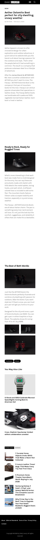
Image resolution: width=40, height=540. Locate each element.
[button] (20, 35)
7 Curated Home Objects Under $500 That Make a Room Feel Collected (25, 456)
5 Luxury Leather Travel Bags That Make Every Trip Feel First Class (25, 466)
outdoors (9, 361)
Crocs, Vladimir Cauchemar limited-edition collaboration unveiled (19, 433)
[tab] (9, 448)
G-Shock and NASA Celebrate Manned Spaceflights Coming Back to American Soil (20, 400)
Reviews (17, 447)
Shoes (17, 361)
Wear (6, 8)
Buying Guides (9, 447)
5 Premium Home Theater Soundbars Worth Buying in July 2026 (24, 478)
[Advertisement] (20, 123)
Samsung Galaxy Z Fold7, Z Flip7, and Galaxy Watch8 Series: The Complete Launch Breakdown (24, 490)
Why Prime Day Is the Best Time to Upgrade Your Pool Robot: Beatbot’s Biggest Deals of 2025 (25, 503)
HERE (21, 321)
